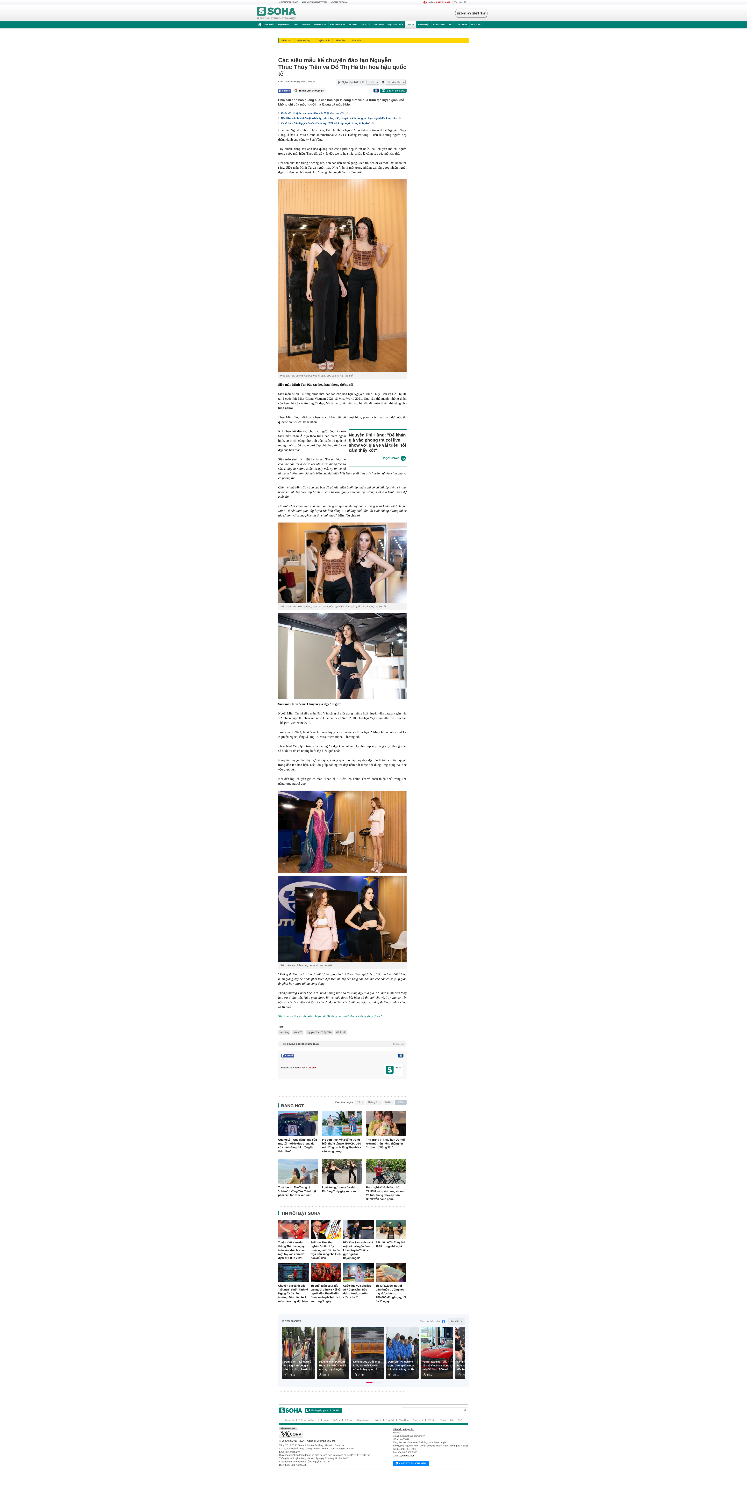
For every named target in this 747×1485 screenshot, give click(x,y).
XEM (401, 1102)
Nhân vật (286, 40)
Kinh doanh (320, 25)
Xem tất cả (456, 1321)
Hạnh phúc (284, 25)
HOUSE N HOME (289, 2)
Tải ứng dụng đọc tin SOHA (325, 1410)
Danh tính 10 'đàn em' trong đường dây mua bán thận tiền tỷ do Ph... (402, 1365)
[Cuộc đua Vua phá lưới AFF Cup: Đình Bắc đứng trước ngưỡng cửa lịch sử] (358, 1272)
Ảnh (452, 1420)
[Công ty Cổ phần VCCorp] (326, 1432)
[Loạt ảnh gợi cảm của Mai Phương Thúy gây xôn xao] (342, 1171)
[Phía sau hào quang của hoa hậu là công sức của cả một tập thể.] (342, 275)
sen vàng (284, 1032)
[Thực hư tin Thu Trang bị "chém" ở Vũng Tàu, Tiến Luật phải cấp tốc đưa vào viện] (298, 1171)
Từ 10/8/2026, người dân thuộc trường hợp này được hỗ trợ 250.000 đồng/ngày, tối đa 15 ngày (391, 1293)
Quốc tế (365, 25)
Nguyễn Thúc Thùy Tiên (319, 1032)
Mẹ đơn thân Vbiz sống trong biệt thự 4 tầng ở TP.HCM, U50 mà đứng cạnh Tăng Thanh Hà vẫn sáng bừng (341, 1145)
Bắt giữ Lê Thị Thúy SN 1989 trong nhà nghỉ (390, 1244)
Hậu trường (303, 40)
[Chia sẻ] (284, 91)
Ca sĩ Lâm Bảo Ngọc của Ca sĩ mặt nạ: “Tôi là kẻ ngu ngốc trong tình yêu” (326, 123)
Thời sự (306, 25)
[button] (369, 1382)
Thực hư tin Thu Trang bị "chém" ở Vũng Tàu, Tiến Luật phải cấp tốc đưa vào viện (297, 1191)
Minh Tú (298, 1032)
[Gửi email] (376, 90)
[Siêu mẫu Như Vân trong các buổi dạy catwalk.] (342, 919)
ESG (296, 25)
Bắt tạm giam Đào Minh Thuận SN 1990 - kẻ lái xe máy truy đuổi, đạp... (332, 1365)
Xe (450, 25)
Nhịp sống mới (395, 25)
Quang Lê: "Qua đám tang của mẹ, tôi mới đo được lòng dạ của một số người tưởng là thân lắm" (297, 1145)
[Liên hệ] (400, 1055)
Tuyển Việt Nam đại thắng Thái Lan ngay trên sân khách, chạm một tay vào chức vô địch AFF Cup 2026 (292, 1250)
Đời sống (476, 25)
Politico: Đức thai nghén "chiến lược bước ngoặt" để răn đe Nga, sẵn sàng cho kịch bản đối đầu (326, 1250)
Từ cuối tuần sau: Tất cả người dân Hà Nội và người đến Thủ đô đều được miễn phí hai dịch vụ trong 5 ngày (326, 1293)
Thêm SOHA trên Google (311, 90)
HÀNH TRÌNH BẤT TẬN (315, 2)
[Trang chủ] (276, 13)
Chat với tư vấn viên (412, 1463)
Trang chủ (290, 1420)
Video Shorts (291, 1321)
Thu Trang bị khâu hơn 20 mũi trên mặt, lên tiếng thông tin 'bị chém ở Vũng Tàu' (385, 1143)
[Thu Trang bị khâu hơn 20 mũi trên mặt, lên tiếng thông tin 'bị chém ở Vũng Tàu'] (386, 1123)
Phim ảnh (341, 40)
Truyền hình (323, 40)
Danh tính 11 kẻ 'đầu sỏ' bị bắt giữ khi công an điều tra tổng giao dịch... (298, 1365)
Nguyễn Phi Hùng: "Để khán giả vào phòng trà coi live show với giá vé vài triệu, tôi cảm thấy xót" (377, 443)
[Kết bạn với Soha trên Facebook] (390, 1070)
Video (443, 1420)
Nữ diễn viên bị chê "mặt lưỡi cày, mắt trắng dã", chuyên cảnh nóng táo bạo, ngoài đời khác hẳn (339, 118)
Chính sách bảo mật (403, 1455)
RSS (460, 1420)
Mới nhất (269, 25)
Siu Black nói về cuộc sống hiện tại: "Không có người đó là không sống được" (330, 1016)
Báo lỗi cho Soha (396, 90)
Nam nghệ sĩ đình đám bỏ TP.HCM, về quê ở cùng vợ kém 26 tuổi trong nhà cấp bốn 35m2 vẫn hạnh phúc (385, 1193)
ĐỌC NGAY (391, 458)
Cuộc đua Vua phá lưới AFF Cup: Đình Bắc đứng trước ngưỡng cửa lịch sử (357, 1291)
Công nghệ (461, 25)
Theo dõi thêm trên (430, 1321)
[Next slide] (460, 1355)
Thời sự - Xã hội (306, 1420)
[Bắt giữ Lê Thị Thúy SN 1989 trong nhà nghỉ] (391, 1229)
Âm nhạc (357, 40)
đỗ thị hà (340, 1032)
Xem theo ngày (344, 1102)
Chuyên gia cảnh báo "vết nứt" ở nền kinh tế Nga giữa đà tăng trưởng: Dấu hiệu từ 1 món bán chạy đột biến (293, 1293)
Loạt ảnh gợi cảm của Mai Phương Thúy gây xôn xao (339, 1189)
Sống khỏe (439, 25)
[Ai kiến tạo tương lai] (470, 13)
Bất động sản (337, 25)
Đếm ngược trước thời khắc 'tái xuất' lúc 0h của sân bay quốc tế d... (367, 1365)
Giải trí (410, 25)
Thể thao (379, 25)
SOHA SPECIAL (340, 2)
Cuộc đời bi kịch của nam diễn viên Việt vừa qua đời (313, 113)
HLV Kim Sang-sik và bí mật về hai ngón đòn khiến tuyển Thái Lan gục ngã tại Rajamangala (358, 1250)
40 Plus (353, 25)
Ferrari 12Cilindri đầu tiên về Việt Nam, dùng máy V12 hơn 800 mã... (436, 1365)
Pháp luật (423, 25)
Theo (342, 1043)
